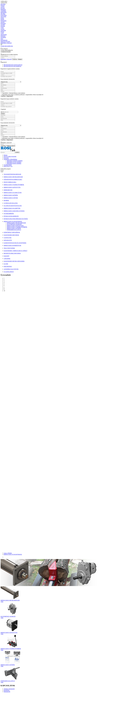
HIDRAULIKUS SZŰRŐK (14, 228)
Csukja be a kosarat (5, 51)
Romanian (3, 23)
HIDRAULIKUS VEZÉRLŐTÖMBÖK (17, 227)
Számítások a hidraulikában (10, 159)
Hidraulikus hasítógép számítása (14, 160)
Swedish (3, 25)
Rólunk (5, 155)
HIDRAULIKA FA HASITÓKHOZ (13, 554)
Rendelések (6, 690)
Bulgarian (3, 36)
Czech (2, 33)
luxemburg (3, 37)
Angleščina (3, 11)
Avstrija (2, 6)
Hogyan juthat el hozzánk (10, 156)
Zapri (2, 171)
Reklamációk (7, 691)
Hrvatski (3, 8)
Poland (2, 31)
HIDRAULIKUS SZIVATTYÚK (15, 225)
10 (4, 290)
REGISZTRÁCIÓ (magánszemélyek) (13, 64)
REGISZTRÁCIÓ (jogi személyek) (12, 66)
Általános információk (9, 689)
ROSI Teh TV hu (8, 166)
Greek (2, 27)
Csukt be (15, 59)
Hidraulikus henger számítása (14, 163)
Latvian (2, 29)
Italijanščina (3, 12)
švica (2, 38)
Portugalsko (3, 20)
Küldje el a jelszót (11, 145)
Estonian (3, 26)
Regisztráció (9, 96)
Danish (2, 19)
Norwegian (3, 16)
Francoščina (4, 15)
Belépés (20, 59)
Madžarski (3, 9)
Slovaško (3, 13)
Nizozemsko (4, 34)
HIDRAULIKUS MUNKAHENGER (16, 222)
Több (2, 601)
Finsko (2, 18)
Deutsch (3, 5)
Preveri (2, 113)
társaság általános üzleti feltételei (17, 93)
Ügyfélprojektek (8, 164)
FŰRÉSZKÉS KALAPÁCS (14, 229)
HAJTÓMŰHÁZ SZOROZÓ (14, 224)
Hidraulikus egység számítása (14, 162)
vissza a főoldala (8, 553)
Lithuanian (3, 30)
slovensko (3, 4)
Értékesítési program (6, 168)
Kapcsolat (6, 158)
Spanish (2, 22)
